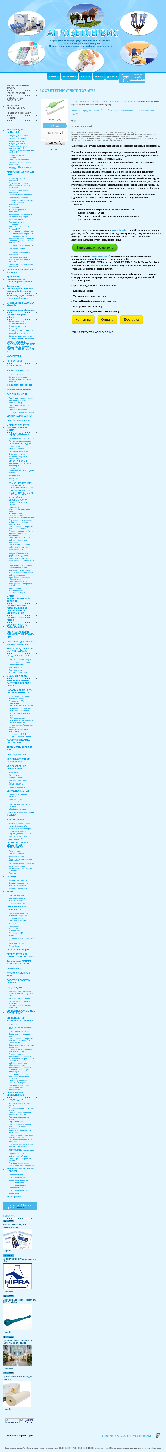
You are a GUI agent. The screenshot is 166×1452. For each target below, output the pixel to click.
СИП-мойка (13, 478)
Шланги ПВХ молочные (18, 324)
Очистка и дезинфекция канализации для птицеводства (21, 1164)
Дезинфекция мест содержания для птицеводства (21, 1150)
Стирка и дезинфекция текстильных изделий (18, 1082)
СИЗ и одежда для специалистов (16, 908)
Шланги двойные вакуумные (20, 336)
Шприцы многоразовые (18, 883)
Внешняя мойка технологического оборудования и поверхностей (21, 515)
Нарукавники (14, 926)
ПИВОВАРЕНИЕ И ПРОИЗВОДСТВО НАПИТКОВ (21, 487)
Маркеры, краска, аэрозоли (20, 834)
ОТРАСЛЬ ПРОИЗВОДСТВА (20, 483)
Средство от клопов (17, 1183)
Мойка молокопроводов (19, 385)
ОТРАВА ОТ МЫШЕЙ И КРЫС (18, 974)
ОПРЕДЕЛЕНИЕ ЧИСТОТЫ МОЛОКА (20, 813)
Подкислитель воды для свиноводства (19, 1071)
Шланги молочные (16, 321)
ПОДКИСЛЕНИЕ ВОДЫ (18, 420)
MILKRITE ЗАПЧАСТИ (18, 370)
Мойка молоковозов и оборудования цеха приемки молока (20, 584)
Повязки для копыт (16, 665)
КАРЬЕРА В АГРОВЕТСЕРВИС (16, 106)
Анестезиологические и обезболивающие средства (20, 184)
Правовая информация (19, 113)
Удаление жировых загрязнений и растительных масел (20, 509)
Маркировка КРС (16, 839)
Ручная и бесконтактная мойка (21, 563)
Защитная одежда (16, 943)
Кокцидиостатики (16, 219)
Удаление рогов (15, 799)
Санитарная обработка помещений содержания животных (19, 1076)
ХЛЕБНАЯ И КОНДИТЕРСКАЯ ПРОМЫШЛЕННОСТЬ (21, 494)
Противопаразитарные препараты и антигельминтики (21, 237)
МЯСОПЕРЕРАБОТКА (18, 500)
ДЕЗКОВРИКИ (14, 968)
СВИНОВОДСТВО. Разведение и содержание (20, 1019)
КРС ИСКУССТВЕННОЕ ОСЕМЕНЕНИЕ (18, 760)
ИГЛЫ (10, 891)
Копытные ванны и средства (20, 660)
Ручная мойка (14, 475)
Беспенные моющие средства (21, 438)
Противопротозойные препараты (17, 249)
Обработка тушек (16, 1122)
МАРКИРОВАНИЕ (15, 819)
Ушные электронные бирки (20, 829)
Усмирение (13, 1024)
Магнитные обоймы (17, 787)
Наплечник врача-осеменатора (16, 929)
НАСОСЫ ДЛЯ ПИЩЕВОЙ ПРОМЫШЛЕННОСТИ (20, 691)
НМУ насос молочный (18, 718)
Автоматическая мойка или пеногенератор (20, 465)
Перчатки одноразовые (18, 913)
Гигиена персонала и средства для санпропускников (21, 527)
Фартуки (12, 923)
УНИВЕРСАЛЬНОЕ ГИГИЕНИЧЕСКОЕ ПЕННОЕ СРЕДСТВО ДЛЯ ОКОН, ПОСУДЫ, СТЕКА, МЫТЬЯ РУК (21, 347)
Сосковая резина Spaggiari (21, 310)
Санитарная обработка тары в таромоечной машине (21, 566)
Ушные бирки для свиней (19, 823)
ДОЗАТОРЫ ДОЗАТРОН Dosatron (19, 981)
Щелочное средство (17, 454)
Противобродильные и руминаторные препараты (19, 258)
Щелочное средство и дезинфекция (18, 457)
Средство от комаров (17, 1177)
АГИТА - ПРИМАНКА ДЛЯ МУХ (19, 748)
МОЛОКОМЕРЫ (15, 366)
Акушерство (14, 775)
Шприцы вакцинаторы (18, 888)
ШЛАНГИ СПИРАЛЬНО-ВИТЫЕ (18, 618)
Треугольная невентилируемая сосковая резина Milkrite (19, 279)
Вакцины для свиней (17, 138)
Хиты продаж (14, 1196)
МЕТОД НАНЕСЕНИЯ (18, 461)
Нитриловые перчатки (18, 916)
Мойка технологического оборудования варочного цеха (21, 559)
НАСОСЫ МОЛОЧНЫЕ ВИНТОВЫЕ (18, 730)
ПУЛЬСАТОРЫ (14, 361)
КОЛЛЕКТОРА (14, 356)
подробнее (8, 1250)
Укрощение (13, 772)
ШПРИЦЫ (12, 876)
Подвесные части (16, 374)
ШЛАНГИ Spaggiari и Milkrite (17, 316)
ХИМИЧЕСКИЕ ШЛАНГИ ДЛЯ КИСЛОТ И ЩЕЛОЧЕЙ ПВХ (20, 634)
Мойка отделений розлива (19, 545)
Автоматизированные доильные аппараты (18, 402)
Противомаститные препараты (21, 245)
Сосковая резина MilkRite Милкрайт (20, 270)
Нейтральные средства (18, 451)
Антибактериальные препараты (17, 179)
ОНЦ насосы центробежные (20, 708)
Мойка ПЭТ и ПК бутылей (19, 538)
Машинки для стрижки (18, 780)
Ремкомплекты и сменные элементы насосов (19, 697)
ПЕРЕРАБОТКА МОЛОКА (19, 490)
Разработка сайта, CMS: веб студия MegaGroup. (126, 1436)
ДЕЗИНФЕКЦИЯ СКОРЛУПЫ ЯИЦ (15, 1093)
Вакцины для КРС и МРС (19, 136)
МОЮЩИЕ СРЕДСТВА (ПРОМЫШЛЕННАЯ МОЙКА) (18, 427)
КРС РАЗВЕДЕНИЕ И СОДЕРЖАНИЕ (17, 767)
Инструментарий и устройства (21, 863)
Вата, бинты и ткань (17, 866)
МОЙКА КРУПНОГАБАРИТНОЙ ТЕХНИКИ (18, 598)
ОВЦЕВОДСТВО (15, 987)
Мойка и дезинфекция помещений (18, 541)
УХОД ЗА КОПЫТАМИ (18, 656)
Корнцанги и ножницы (17, 856)
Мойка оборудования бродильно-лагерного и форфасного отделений (18, 554)
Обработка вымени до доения (21, 398)
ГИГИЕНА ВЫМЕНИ (17, 394)
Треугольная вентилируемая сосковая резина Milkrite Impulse (20, 288)
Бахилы (12, 936)
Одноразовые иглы (16, 895)
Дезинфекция (14, 446)
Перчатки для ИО (16, 933)
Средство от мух (16, 1175)
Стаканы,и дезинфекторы (19, 410)
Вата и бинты (14, 946)
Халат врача (14, 941)
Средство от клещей (17, 1185)
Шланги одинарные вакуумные (21, 338)
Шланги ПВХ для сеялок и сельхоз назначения (20, 642)
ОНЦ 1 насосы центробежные (21, 711)
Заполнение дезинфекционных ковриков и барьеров (21, 1060)
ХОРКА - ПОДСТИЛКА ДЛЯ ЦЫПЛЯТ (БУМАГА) (20, 649)
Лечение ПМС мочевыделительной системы (21, 230)
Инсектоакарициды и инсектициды (17, 211)
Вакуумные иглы (16, 901)
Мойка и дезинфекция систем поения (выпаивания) (21, 1113)
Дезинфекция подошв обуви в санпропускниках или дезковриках (21, 533)
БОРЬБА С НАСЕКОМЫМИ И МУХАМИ (20, 1169)
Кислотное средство (17, 449)
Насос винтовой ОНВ (17, 734)
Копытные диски (15, 670)
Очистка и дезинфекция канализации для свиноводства (19, 1087)
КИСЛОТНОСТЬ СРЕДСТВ (20, 444)
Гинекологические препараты (21, 195)
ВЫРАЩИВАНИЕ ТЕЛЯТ (19, 791)
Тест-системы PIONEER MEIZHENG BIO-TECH (19, 962)
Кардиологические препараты (21, 214)
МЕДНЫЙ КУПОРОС (17, 676)
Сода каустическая (17, 754)
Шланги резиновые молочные (21, 331)
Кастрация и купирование (19, 998)
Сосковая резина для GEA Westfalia (20, 304)
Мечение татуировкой (18, 836)
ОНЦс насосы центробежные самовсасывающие (21, 721)
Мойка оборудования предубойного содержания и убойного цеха (20, 577)
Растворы (13, 261)
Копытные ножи (15, 667)
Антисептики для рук (18, 949)
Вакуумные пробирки (17, 886)
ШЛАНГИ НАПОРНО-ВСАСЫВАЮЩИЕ (17, 626)
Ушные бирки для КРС (18, 826)
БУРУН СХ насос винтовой (20, 737)
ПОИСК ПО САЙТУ (16, 93)
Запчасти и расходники (18, 377)
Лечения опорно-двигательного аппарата (19, 225)
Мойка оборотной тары (18, 1156)
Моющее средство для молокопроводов (18, 589)
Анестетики (13, 188)
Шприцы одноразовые (18, 880)
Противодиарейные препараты (21, 234)
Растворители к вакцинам (19, 160)
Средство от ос (15, 1193)
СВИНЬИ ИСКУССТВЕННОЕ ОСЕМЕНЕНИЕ (21, 1012)
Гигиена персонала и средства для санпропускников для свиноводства (21, 1040)
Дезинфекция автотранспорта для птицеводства (21, 1136)
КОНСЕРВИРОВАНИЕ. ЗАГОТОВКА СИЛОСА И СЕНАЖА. (19, 683)
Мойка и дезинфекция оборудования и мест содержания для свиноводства (21, 1065)
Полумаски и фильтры (18, 921)
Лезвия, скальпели (16, 854)
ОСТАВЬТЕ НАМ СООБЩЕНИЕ (15, 99)
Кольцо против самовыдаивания (16, 784)
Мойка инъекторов (16, 1153)
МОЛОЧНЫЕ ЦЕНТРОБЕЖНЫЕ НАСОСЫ (21, 705)
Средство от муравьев (18, 1190)
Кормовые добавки (16, 222)
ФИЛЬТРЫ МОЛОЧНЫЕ (19, 389)
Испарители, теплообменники (21, 573)
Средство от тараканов (18, 1180)
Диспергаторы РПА (16, 701)
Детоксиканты (14, 207)
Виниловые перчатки (17, 918)
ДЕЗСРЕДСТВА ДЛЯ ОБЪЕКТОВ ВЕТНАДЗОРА (20, 955)
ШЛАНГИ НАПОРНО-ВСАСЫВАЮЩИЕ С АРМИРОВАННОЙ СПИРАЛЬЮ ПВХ (17, 609)
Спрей (11, 481)
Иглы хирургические (17, 903)
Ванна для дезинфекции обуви (21, 938)
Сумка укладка (15, 851)
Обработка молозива (17, 809)
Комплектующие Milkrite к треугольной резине (20, 297)
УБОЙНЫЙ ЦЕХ (15, 497)
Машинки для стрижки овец (20, 991)
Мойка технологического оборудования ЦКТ (19, 548)
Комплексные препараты (19, 217)
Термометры (14, 873)
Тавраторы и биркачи (17, 831)
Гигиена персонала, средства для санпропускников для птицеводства (21, 1126)
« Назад (55, 149)
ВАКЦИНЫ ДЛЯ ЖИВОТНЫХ (15, 130)
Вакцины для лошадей (18, 144)
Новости (11, 118)
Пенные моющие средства (20, 441)
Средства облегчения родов (20, 802)
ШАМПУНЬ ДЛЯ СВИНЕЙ (19, 416)
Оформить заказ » (137, 80)
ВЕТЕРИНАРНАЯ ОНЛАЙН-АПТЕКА (20, 173)
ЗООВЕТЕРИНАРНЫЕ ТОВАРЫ (18, 86)
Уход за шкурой (15, 778)
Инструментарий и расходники (21, 412)
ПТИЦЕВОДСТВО (15, 1099)
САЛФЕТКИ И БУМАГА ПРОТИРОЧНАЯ (18, 741)
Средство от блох (16, 1188)
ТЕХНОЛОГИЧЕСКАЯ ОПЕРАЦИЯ (18, 503)
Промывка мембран (17, 593)
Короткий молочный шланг (20, 333)
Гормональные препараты (19, 197)
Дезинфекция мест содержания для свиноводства (21, 1055)
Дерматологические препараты (17, 203)
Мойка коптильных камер (19, 570)
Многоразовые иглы (17, 898)
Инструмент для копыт (18, 673)
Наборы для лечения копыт (20, 662)
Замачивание (14, 468)
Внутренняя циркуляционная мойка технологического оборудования (20, 522)
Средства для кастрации (19, 1031)
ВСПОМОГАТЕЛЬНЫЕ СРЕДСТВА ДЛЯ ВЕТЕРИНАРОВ (18, 844)
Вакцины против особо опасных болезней (18, 147)
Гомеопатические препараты (21, 200)
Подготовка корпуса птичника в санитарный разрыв (21, 1145)
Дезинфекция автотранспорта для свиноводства (21, 1050)
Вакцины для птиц (16, 141)
